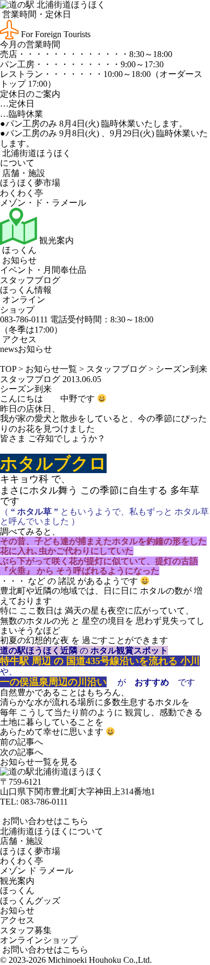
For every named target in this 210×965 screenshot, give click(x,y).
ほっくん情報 (26, 289)
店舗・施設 (22, 173)
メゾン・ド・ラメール (43, 202)
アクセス (18, 339)
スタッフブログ (30, 280)
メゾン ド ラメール (36, 870)
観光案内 (55, 240)
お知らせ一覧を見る (39, 761)
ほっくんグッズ (30, 900)
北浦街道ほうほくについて (51, 831)
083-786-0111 (44, 801)
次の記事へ (21, 752)
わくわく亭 (21, 193)
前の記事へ (21, 741)
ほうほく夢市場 (30, 182)
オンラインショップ (22, 304)
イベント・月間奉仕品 (43, 269)
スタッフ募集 (26, 930)
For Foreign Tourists (54, 34)
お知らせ (18, 260)
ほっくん (18, 250)
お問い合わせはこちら (44, 821)
